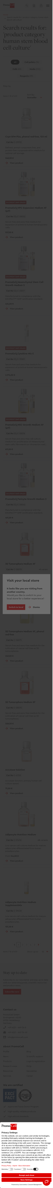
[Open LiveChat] (46, 1182)
